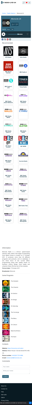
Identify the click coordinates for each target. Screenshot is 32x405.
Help (2, 392)
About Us (3, 386)
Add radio (4, 394)
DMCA (3, 397)
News (8, 29)
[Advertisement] (16, 8)
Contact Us (4, 389)
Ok (30, 403)
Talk (12, 29)
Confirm (5, 376)
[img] (29, 2)
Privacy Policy (5, 400)
